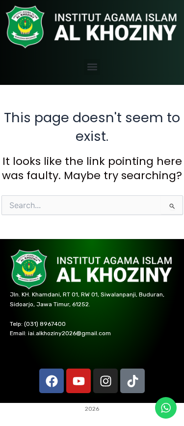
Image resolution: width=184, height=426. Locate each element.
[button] (92, 67)
